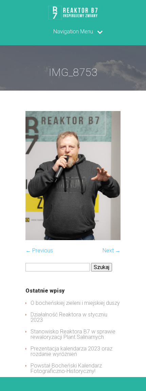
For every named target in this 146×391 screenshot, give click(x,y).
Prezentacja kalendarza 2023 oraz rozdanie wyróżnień (71, 351)
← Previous (39, 250)
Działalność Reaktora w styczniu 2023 (69, 317)
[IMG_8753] (73, 238)
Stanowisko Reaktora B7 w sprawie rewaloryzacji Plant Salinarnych (73, 334)
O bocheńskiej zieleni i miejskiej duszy (75, 303)
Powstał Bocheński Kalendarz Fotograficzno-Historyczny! (66, 368)
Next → (112, 250)
